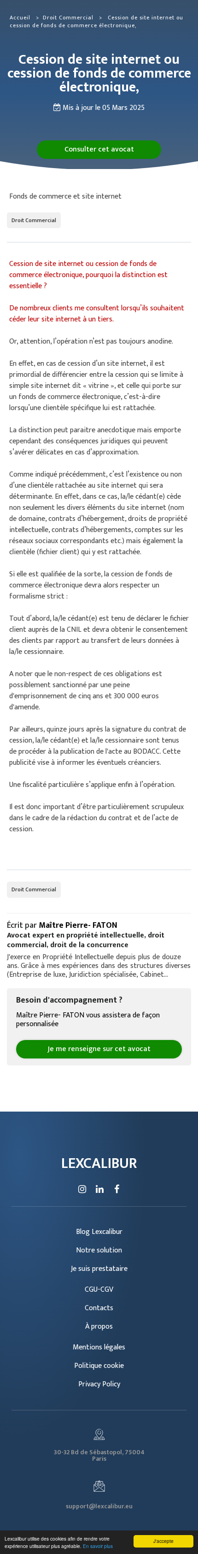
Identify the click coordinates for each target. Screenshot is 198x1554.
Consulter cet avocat (99, 149)
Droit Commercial (69, 17)
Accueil (20, 17)
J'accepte (163, 1540)
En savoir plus (98, 1545)
